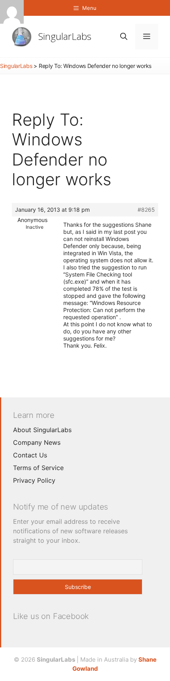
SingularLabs (64, 36)
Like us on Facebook (51, 616)
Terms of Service (38, 468)
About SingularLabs (42, 430)
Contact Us (30, 455)
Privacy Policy (34, 480)
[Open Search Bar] (123, 36)
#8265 (146, 209)
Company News (36, 442)
